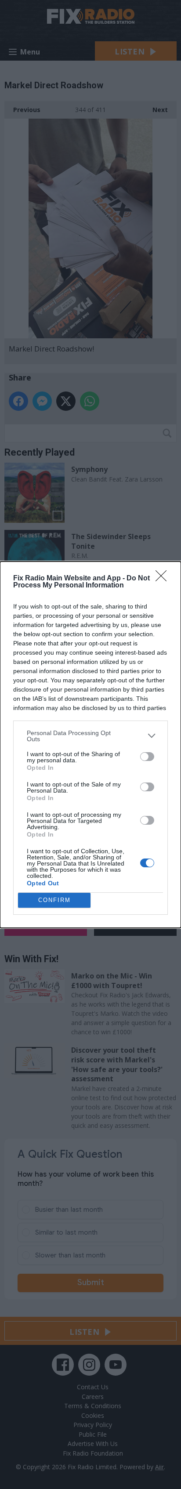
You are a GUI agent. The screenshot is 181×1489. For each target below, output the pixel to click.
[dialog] (90, 745)
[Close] (164, 578)
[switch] (147, 756)
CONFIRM (54, 900)
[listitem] (90, 736)
